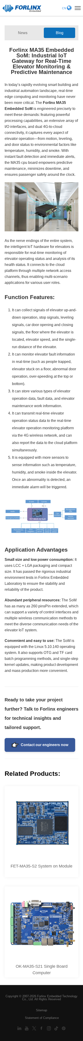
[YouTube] (27, 1028)
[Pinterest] (64, 1028)
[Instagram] (49, 1028)
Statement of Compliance (42, 1018)
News (22, 33)
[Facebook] (41, 1028)
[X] (34, 1028)
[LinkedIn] (19, 1028)
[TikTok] (56, 1028)
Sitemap (41, 1010)
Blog (59, 33)
